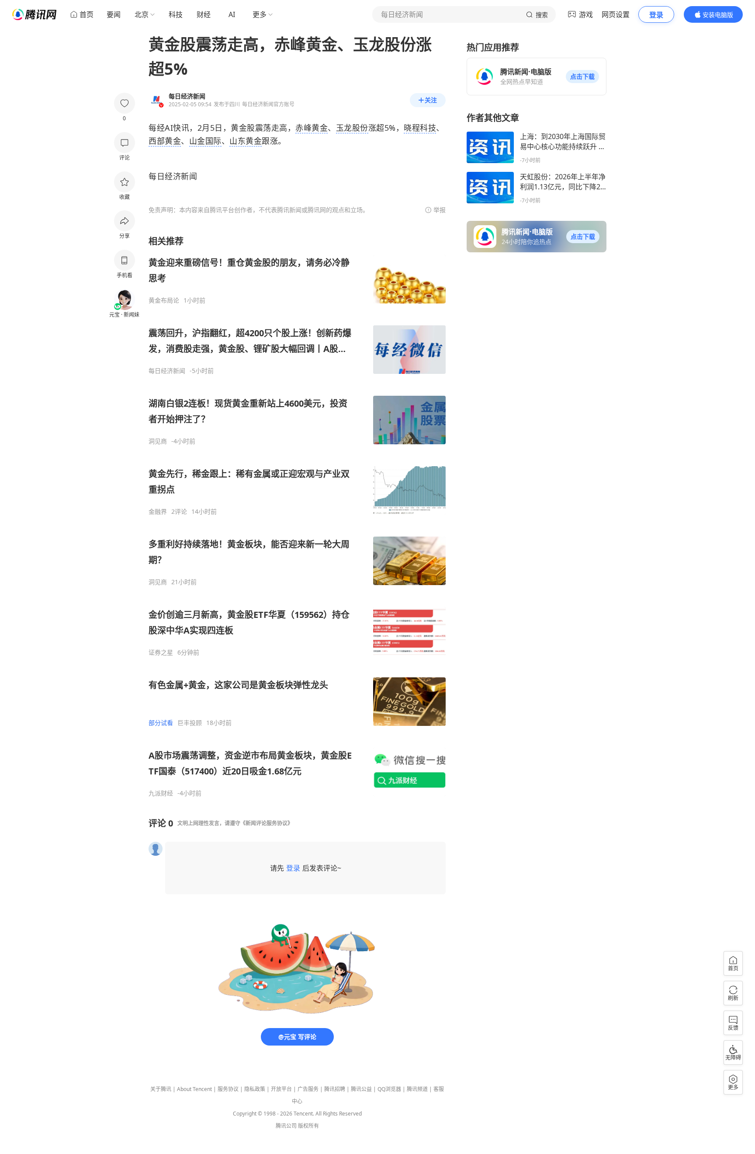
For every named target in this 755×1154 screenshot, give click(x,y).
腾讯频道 (417, 1089)
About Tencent (194, 1089)
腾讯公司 (286, 1126)
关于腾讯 (160, 1089)
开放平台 (281, 1089)
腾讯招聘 (334, 1089)
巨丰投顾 (189, 723)
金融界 (158, 512)
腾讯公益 (361, 1089)
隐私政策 (254, 1089)
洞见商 (158, 441)
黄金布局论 (164, 300)
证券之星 (161, 652)
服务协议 (228, 1089)
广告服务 (308, 1089)
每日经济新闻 (167, 371)
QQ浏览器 (389, 1089)
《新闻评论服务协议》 (266, 823)
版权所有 (308, 1126)
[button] (582, 76)
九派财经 (161, 793)
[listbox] (297, 516)
